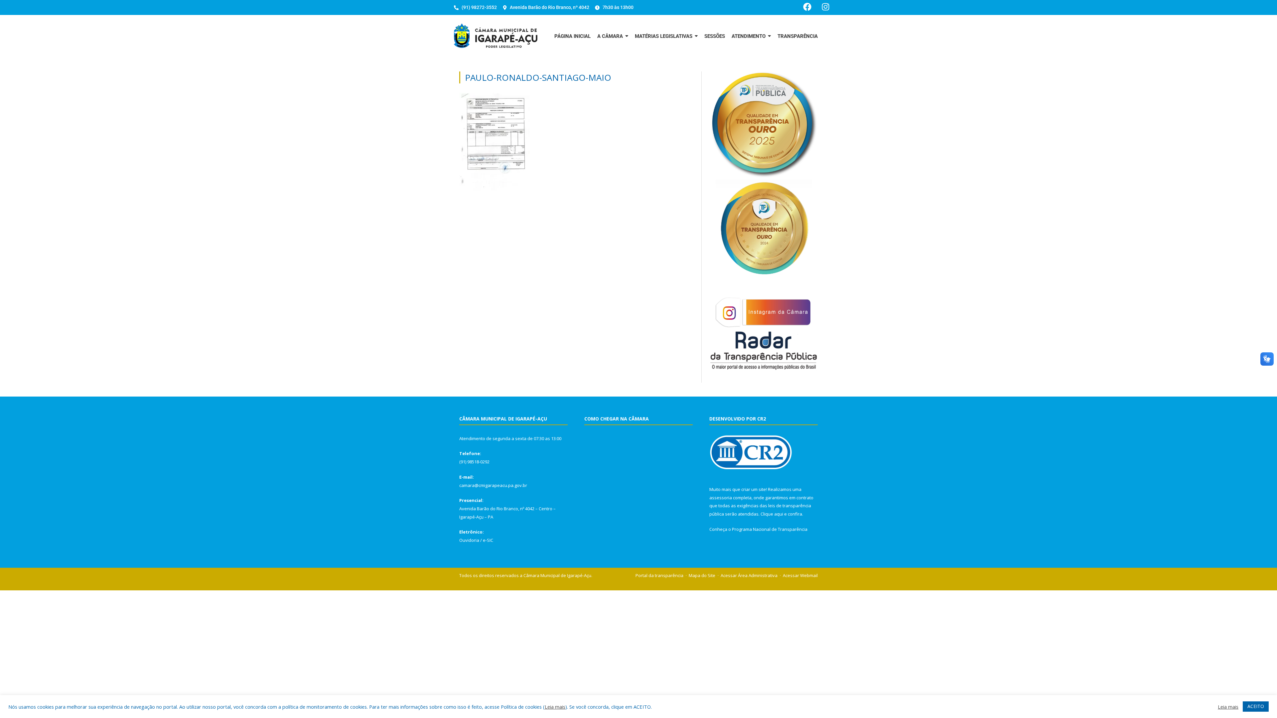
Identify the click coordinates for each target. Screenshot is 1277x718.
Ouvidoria (469, 540)
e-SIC (488, 540)
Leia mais (555, 707)
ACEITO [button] (1255, 706)
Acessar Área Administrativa (749, 575)
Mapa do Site (702, 575)
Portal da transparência (659, 575)
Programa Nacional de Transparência (769, 529)
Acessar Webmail (800, 575)
